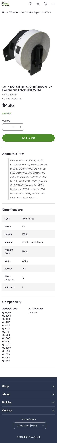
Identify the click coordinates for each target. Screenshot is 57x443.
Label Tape (33, 12)
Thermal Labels (18, 12)
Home (5, 12)
